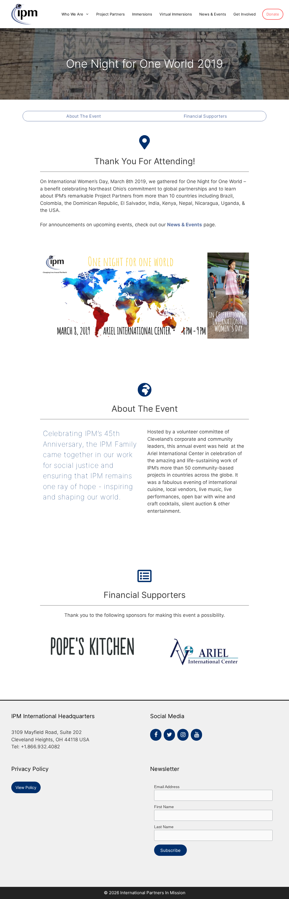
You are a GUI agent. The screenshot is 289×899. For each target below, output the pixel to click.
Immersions (142, 14)
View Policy (26, 787)
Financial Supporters (205, 116)
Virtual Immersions (175, 14)
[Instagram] (183, 735)
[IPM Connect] (22, 14)
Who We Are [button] (72, 14)
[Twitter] (169, 735)
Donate (272, 14)
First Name (164, 806)
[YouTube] (196, 735)
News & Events (212, 14)
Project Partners (110, 14)
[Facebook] (155, 735)
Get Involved (244, 14)
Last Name (164, 827)
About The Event (83, 116)
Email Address (166, 786)
